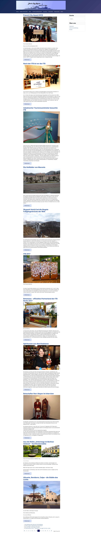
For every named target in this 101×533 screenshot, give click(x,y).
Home (17, 11)
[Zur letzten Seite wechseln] (51, 531)
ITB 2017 (26, 254)
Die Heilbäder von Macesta (34, 167)
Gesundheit (50, 11)
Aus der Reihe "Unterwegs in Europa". (32, 527)
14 (40, 530)
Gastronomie (56, 11)
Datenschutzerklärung (73, 27)
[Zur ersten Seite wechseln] (24, 531)
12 (36, 530)
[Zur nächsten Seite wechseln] (49, 531)
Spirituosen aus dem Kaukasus (36, 344)
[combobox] (76, 19)
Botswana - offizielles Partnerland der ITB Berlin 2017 (40, 300)
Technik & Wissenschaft (37, 11)
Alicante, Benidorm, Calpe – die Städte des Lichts (40, 478)
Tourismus (45, 11)
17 (47, 530)
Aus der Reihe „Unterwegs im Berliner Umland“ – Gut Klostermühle (38, 443)
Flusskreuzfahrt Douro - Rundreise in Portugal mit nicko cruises (37, 528)
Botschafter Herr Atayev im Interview (38, 394)
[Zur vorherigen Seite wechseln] (26, 531)
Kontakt (70, 29)
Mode (62, 11)
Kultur (30, 11)
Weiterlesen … (28, 59)
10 (32, 530)
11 (34, 530)
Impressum (71, 26)
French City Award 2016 (33, 15)
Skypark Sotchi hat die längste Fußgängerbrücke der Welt (35, 210)
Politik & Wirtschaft (24, 11)
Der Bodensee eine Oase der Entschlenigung (34, 524)
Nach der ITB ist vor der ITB (34, 64)
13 (38, 530)
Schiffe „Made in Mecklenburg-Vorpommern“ (34, 525)
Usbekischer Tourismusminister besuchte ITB (40, 109)
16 (45, 530)
